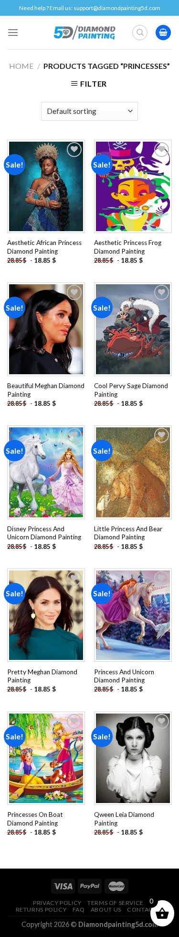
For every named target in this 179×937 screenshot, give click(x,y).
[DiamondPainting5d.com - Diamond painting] (84, 32)
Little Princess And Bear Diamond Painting (128, 533)
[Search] (139, 32)
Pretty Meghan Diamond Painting (42, 676)
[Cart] (163, 33)
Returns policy (41, 909)
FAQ (79, 909)
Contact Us (146, 909)
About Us (106, 909)
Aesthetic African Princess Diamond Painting (44, 247)
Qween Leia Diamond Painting (124, 819)
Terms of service (115, 902)
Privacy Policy (57, 902)
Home (21, 65)
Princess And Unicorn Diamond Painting (124, 676)
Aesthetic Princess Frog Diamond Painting (127, 247)
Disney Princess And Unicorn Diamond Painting (44, 533)
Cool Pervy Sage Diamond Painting (131, 390)
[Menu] (13, 32)
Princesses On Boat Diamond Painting (35, 819)
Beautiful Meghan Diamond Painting (45, 390)
